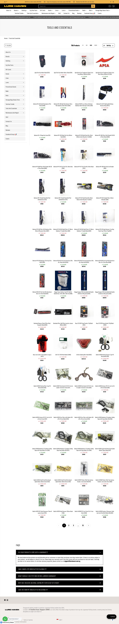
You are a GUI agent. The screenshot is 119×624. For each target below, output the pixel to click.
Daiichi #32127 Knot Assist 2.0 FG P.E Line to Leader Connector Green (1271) (63, 386)
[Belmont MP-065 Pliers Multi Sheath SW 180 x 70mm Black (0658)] (105, 124)
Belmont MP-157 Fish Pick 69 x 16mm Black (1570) (84, 167)
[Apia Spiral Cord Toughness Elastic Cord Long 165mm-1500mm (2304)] (84, 61)
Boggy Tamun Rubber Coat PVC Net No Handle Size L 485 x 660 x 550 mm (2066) (63, 292)
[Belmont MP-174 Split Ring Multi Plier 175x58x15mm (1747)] (63, 186)
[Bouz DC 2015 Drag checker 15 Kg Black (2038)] (105, 312)
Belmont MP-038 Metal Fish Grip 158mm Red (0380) (63, 136)
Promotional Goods (74, 10)
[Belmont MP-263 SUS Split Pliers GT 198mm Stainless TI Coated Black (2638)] (84, 218)
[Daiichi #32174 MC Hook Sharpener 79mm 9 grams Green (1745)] (42, 500)
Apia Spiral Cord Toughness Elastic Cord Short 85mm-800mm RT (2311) (105, 73)
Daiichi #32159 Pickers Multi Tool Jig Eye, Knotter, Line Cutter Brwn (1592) (105, 480)
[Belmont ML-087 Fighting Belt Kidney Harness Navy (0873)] (105, 92)
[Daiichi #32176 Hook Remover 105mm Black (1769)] (63, 500)
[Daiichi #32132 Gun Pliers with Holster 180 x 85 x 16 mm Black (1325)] (63, 406)
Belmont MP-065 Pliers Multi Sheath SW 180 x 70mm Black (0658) (105, 136)
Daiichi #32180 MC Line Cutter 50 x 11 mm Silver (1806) (84, 512)
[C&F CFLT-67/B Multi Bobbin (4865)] (63, 343)
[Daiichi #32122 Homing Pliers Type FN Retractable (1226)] (42, 374)
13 (83, 525)
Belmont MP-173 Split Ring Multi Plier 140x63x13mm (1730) (42, 198)
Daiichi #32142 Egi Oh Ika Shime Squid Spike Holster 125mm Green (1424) (42, 480)
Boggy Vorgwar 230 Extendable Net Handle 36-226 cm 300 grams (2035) (104, 292)
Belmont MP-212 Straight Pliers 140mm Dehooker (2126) (105, 198)
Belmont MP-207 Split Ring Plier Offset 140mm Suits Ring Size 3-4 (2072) (84, 198)
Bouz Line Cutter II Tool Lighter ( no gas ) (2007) (42, 355)
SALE (59, 13)
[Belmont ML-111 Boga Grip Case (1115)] (42, 124)
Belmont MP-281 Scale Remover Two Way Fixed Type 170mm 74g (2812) (105, 230)
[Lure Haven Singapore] (15, 6)
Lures (63, 10)
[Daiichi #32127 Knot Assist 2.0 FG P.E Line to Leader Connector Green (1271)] (63, 374)
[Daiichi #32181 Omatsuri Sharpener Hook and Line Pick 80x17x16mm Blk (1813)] (105, 500)
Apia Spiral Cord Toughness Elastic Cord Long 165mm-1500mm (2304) (84, 73)
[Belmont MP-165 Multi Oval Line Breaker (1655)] (105, 155)
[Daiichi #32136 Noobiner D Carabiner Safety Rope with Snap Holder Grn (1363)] (42, 437)
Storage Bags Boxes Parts (102, 10)
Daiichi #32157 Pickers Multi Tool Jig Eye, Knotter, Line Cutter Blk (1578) (84, 480)
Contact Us (66, 13)
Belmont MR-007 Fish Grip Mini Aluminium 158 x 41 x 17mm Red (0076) (42, 292)
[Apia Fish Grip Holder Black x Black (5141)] (63, 61)
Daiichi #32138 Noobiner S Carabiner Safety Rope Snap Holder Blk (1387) (63, 449)
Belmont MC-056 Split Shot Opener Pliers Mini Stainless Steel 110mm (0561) (63, 104)
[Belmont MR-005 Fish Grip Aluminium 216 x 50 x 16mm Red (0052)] (84, 249)
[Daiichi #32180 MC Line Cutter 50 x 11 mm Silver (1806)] (84, 500)
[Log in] (109, 6)
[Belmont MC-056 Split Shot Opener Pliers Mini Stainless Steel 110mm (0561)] (63, 92)
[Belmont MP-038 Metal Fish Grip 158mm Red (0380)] (63, 124)
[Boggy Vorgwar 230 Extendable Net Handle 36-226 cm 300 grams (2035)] (105, 280)
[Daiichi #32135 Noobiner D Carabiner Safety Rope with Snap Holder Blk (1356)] (105, 406)
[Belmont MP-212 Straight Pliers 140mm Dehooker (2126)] (105, 186)
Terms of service (28, 620)
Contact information (20, 622)
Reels (84, 10)
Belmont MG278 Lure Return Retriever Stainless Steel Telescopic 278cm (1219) (84, 104)
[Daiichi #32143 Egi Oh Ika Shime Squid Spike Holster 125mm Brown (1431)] (63, 468)
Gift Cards (42, 10)
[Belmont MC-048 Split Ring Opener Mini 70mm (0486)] (42, 92)
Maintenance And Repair (48, 13)
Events (99, 13)
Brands (16, 10)
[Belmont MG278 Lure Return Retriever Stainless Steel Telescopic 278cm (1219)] (84, 92)
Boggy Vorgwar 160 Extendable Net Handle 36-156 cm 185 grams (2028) (83, 292)
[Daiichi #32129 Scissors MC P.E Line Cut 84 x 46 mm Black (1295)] (105, 374)
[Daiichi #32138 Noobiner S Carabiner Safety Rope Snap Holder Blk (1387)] (63, 437)
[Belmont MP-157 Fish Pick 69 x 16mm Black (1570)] (84, 155)
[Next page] (88, 525)
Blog (73, 13)
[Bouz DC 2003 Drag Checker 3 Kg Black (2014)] (84, 312)
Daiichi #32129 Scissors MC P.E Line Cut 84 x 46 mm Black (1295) (104, 386)
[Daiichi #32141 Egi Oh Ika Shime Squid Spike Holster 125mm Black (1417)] (105, 437)
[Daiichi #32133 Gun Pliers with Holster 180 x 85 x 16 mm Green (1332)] (84, 406)
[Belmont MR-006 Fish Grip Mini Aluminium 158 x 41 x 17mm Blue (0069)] (105, 249)
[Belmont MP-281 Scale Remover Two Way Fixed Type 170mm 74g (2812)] (105, 218)
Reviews (79, 13)
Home (5, 38)
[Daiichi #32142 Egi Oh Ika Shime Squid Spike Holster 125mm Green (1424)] (42, 468)
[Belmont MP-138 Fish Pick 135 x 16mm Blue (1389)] (63, 155)
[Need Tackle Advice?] (5, 619)
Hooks (50, 10)
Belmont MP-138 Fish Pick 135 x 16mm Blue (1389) (63, 167)
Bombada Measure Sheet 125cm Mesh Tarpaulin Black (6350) (42, 324)
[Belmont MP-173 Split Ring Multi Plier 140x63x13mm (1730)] (42, 186)
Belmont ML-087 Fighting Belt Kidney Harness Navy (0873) (105, 104)
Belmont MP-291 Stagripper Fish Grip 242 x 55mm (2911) (42, 261)
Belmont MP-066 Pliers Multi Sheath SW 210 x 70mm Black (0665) (42, 167)
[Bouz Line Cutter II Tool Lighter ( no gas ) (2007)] (42, 343)
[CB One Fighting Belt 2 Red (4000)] (84, 343)
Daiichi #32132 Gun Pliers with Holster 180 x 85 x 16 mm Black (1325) (63, 418)
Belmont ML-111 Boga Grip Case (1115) (42, 135)
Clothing (24, 10)
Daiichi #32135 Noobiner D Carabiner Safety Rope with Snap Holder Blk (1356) (105, 418)
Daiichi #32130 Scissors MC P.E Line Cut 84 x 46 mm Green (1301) (42, 418)
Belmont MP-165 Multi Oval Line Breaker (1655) (105, 167)
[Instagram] (113, 2)
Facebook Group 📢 (89, 13)
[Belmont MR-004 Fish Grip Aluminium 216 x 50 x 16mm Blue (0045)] (63, 249)
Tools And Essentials (32, 13)
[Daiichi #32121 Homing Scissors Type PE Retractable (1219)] (105, 343)
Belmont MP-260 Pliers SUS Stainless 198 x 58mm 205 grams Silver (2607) (42, 230)
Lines (56, 10)
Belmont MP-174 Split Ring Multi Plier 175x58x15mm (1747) (63, 198)
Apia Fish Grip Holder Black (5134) (42, 72)
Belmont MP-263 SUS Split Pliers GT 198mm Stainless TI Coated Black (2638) (84, 230)
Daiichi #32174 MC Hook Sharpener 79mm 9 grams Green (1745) (42, 512)
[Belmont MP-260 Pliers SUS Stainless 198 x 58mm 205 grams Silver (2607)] (42, 218)
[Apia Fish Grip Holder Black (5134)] (42, 61)
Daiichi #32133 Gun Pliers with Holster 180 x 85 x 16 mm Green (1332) (83, 418)
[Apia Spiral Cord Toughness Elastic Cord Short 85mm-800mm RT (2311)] (105, 61)
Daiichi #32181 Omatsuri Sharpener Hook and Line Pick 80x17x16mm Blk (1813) (105, 512)
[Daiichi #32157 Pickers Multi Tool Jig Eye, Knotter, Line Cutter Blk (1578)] (84, 468)
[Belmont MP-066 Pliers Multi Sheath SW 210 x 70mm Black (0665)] (42, 155)
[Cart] (113, 6)
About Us (8, 10)
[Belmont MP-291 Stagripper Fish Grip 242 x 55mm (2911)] (42, 249)
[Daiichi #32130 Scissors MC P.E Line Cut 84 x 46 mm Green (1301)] (42, 406)
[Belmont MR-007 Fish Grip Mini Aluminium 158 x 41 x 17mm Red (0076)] (42, 280)
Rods (90, 10)
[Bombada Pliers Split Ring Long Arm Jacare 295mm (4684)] (63, 312)
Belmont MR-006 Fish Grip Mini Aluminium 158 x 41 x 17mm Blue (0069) (104, 261)
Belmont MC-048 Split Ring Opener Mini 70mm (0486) (42, 104)
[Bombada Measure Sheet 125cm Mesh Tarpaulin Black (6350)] (42, 312)
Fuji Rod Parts (33, 10)
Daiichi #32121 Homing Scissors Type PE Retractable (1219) (105, 355)
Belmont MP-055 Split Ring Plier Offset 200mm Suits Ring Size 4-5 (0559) (84, 136)
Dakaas (12, 622)
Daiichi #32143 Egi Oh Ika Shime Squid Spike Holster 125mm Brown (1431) (63, 480)
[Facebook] (111, 2)
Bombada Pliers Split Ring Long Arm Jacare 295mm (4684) (63, 324)
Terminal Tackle (19, 13)
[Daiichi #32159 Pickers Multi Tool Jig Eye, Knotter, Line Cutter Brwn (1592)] (105, 468)
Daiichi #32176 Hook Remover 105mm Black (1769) (63, 512)
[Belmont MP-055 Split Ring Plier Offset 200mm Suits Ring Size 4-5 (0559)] (84, 124)
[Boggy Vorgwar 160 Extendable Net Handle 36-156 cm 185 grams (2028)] (84, 280)
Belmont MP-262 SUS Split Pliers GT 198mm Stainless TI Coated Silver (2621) (63, 230)
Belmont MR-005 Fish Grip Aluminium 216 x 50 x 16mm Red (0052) (84, 261)
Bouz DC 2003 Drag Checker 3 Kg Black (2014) (84, 324)
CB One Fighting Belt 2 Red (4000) (83, 354)
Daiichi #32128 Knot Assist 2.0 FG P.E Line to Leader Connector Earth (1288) (84, 386)
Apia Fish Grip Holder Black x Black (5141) (63, 72)
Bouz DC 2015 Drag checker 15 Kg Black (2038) (105, 324)
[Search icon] (93, 6)
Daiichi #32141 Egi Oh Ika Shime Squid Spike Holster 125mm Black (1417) (105, 449)
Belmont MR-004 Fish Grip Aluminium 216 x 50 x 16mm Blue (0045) (63, 261)
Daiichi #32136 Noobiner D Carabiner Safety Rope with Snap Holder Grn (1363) (42, 449)
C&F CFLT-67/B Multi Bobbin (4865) (63, 354)
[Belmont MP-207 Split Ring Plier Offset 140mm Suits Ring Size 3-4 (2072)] (84, 186)
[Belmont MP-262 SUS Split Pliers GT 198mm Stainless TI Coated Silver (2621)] (63, 218)
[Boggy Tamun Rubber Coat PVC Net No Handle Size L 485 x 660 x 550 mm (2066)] (63, 280)
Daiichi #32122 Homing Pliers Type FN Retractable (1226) (42, 386)
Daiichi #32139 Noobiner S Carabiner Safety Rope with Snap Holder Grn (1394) (84, 449)
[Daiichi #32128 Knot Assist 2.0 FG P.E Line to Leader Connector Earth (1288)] (84, 374)
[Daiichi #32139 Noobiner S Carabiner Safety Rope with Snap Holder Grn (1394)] (84, 437)
